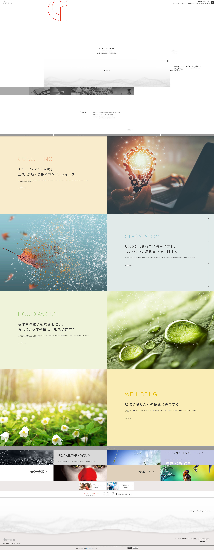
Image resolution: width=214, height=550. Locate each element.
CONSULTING (26, 135)
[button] (104, 70)
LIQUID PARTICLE (133, 135)
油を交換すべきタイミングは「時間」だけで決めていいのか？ (109, 112)
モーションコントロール (183, 452)
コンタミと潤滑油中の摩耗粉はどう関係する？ (107, 116)
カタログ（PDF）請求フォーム (124, 494)
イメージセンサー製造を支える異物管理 (106, 114)
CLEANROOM (80, 135)
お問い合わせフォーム (107, 495)
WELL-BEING (187, 135)
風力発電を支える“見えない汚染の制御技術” (107, 117)
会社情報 (37, 471)
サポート (144, 471)
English (204, 1)
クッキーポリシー (89, 548)
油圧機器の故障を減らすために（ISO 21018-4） (107, 110)
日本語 (200, 1)
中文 (208, 1)
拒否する (135, 547)
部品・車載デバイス (73, 455)
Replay (208, 193)
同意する (129, 547)
